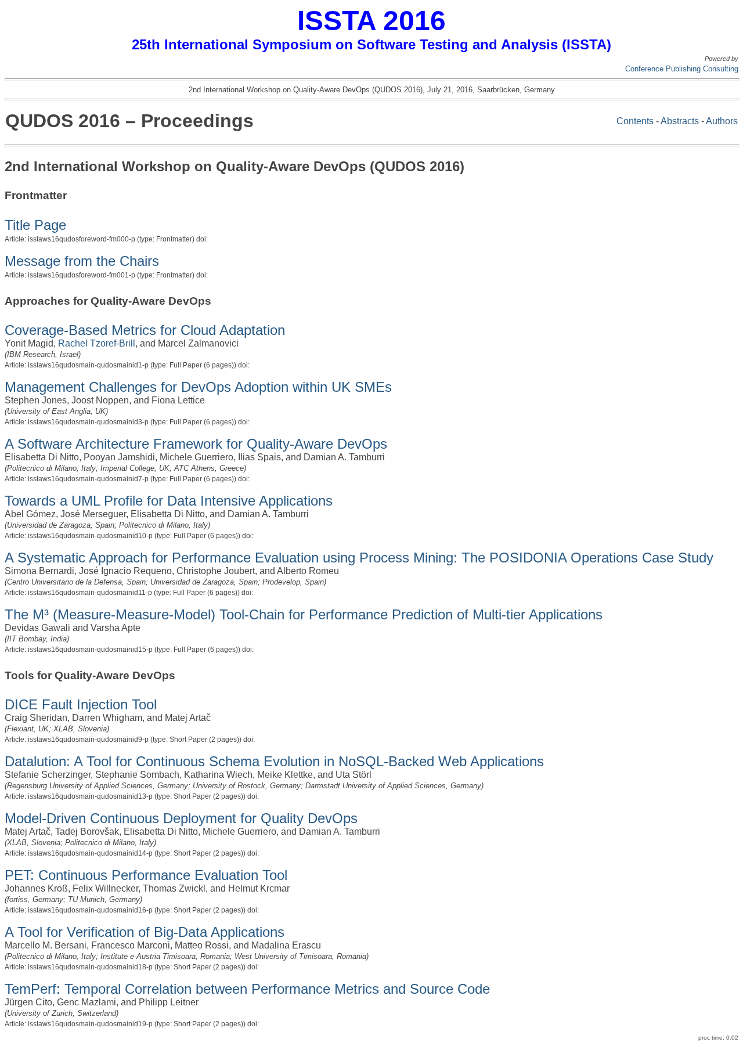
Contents (635, 121)
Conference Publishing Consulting (681, 68)
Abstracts (680, 121)
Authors (722, 121)
